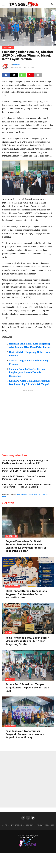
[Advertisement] (28, 421)
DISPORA (44, 494)
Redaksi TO (30, 825)
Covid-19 (5, 825)
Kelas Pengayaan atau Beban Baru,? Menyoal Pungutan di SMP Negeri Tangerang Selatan (24, 469)
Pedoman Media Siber (45, 825)
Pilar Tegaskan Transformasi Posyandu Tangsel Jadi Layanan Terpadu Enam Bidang (26, 485)
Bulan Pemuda (34, 494)
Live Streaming (17, 825)
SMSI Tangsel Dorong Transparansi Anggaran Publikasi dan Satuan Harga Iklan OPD (25, 461)
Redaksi (16, 64)
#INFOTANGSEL (22, 494)
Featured (6, 496)
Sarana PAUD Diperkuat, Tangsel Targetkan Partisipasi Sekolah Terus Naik (23, 477)
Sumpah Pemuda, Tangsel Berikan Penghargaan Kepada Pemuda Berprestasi (27, 372)
